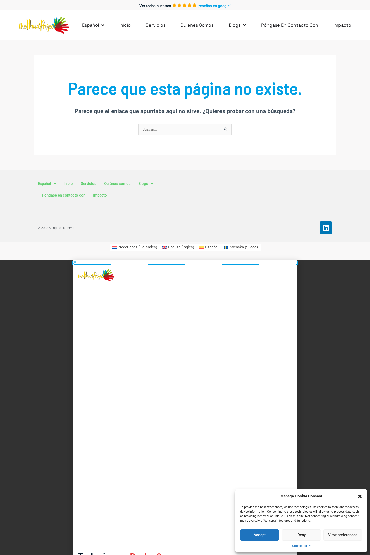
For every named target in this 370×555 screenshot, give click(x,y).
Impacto (342, 25)
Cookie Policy (301, 546)
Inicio (125, 25)
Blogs (235, 25)
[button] (359, 496)
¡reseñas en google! (214, 6)
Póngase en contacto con (289, 25)
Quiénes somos (196, 25)
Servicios (155, 25)
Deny (301, 535)
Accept (260, 535)
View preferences (342, 535)
